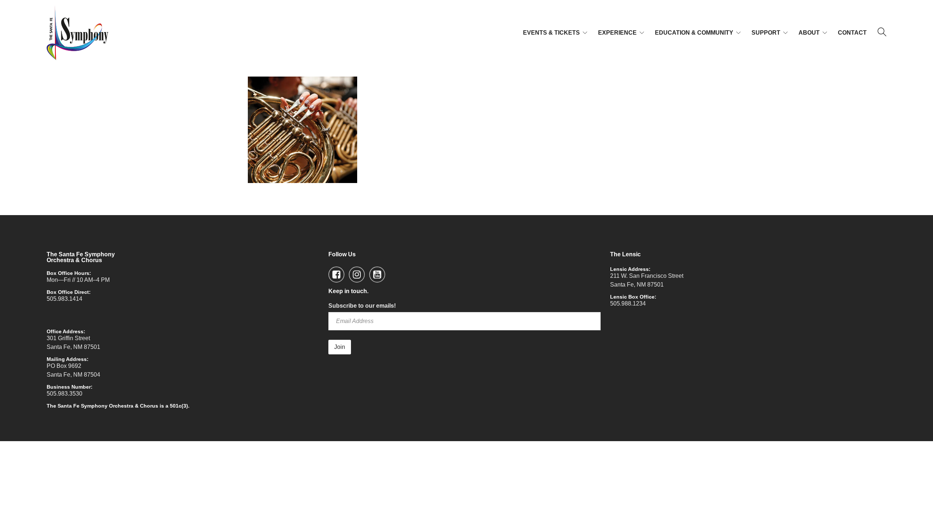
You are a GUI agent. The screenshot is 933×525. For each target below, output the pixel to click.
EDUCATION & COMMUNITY (694, 33)
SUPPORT (766, 33)
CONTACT (852, 33)
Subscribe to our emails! (362, 306)
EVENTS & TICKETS (551, 33)
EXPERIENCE (617, 33)
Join (339, 347)
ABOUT (809, 33)
